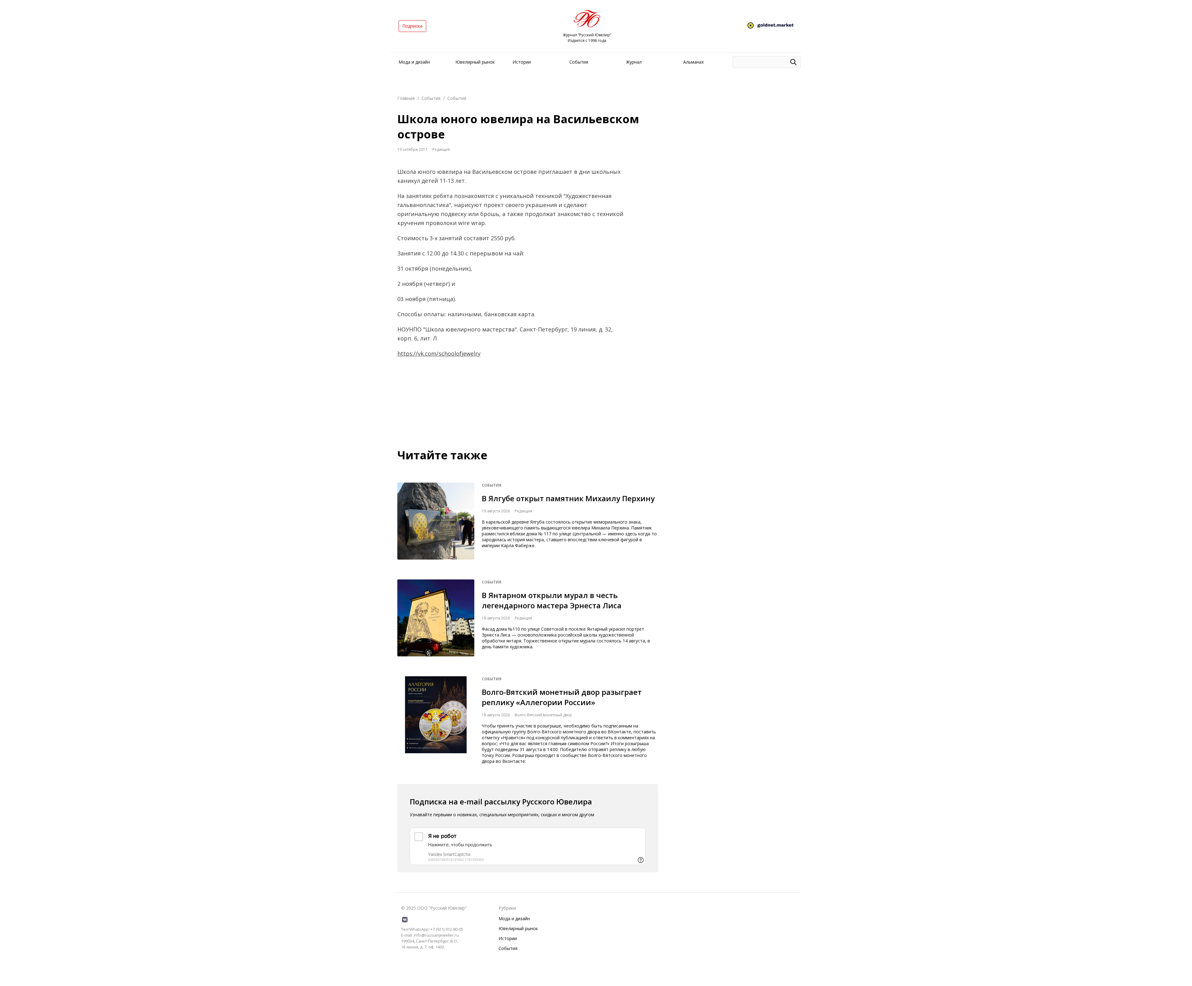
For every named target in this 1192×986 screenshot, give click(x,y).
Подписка (412, 26)
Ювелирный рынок (475, 62)
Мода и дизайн (414, 62)
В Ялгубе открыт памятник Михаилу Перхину (568, 498)
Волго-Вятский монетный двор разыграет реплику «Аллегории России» (562, 697)
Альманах (693, 62)
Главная (406, 98)
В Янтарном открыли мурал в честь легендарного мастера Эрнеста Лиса (551, 600)
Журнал (634, 62)
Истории (521, 62)
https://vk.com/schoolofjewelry (439, 353)
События (578, 62)
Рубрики (507, 908)
